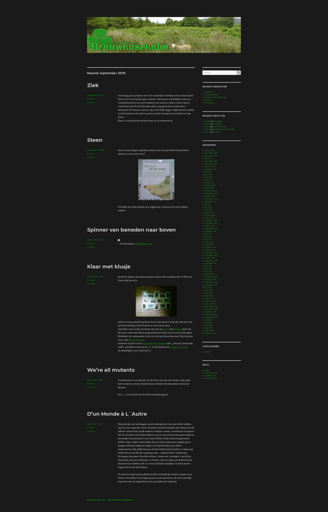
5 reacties (91, 157)
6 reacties (91, 102)
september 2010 (211, 261)
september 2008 (211, 314)
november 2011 (210, 223)
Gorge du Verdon (178, 347)
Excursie (208, 100)
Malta (177, 329)
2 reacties (91, 247)
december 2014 (210, 153)
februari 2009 (210, 301)
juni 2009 (208, 290)
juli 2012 (207, 204)
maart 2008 (209, 331)
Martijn (207, 121)
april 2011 (208, 242)
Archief (207, 352)
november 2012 (210, 193)
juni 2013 (208, 175)
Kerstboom (209, 103)
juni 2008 (208, 323)
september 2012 (211, 199)
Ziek (93, 85)
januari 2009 (209, 304)
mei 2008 (208, 325)
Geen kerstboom (211, 95)
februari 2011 (209, 247)
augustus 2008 (210, 317)
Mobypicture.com (143, 243)
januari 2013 (209, 188)
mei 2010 (208, 271)
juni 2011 (208, 236)
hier (124, 394)
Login (206, 370)
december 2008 (211, 306)
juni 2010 (208, 269)
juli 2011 (207, 234)
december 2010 (210, 253)
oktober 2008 (210, 312)
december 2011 (210, 220)
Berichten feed (210, 373)
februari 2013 (210, 185)
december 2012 (210, 191)
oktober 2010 (209, 258)
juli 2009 (208, 288)
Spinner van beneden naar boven (131, 230)
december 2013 (210, 161)
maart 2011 (209, 245)
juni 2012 (208, 207)
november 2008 (211, 309)
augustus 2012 (210, 201)
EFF (149, 347)
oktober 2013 (209, 167)
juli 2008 (208, 320)
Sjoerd (207, 124)
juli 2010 (207, 266)
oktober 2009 (210, 279)
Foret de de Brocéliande (154, 343)
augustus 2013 (210, 169)
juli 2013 (207, 172)
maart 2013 (209, 183)
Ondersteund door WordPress (119, 500)
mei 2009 (208, 293)
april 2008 (208, 328)
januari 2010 (209, 274)
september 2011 (211, 228)
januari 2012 (209, 218)
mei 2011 (208, 239)
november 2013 (210, 164)
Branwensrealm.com (96, 500)
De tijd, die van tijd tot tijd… (215, 97)
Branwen (91, 99)
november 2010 (210, 255)
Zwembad (208, 92)
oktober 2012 (209, 196)
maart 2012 (209, 212)
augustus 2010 (210, 263)
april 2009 (208, 296)
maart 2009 (209, 298)
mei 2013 (208, 177)
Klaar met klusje (108, 266)
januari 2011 (209, 250)
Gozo (165, 329)
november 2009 (211, 277)
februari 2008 (210, 333)
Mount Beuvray (136, 340)
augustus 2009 (210, 285)
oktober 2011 (209, 226)
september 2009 (211, 282)
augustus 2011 (210, 231)
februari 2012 (210, 215)
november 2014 (210, 156)
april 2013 (208, 180)
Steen (94, 140)
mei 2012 (208, 210)
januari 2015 (209, 150)
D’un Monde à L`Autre (117, 414)
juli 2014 (207, 158)
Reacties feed (210, 376)
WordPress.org (210, 378)
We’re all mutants (111, 370)
